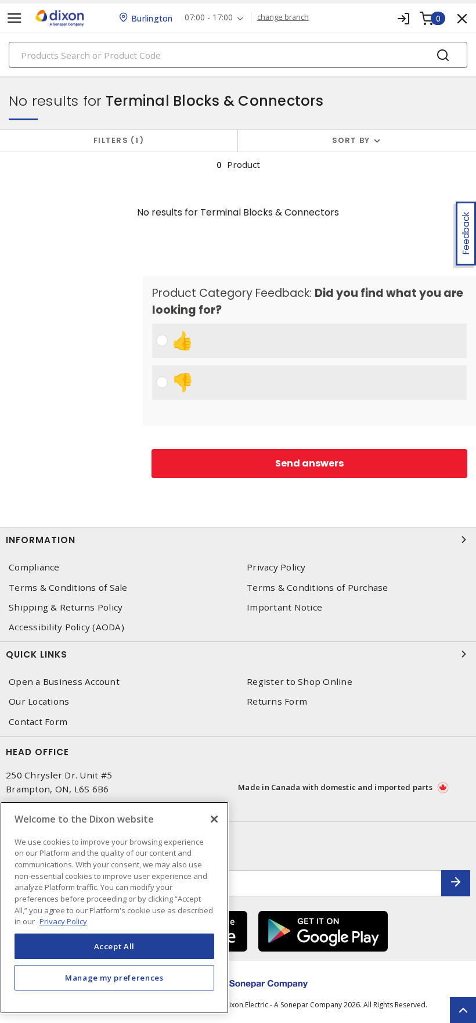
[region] (114, 908)
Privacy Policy (276, 567)
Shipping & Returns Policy (65, 607)
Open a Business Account (64, 681)
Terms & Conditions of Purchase (317, 587)
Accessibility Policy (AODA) (66, 627)
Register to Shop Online (299, 681)
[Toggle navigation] (14, 18)
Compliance (34, 567)
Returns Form (277, 701)
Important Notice (284, 607)
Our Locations (39, 701)
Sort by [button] (351, 140)
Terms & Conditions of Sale (68, 587)
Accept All (114, 946)
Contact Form (38, 721)
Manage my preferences (114, 977)
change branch (283, 17)
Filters (116, 140)
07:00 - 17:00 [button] (209, 18)
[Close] (214, 819)
